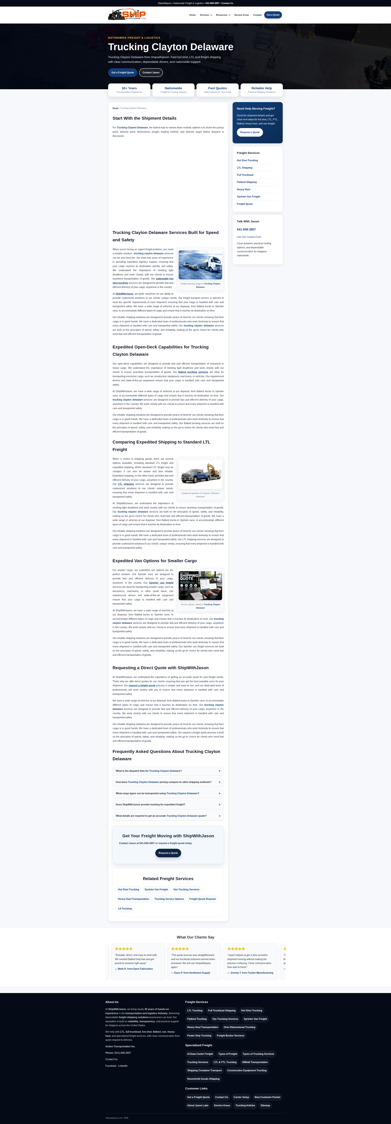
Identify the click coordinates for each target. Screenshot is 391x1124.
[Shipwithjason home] (127, 15)
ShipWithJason (124, 293)
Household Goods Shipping (203, 1079)
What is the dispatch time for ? (149, 771)
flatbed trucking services (193, 372)
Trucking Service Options (169, 899)
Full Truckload (245, 175)
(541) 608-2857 (122, 1053)
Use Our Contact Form (249, 237)
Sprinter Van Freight (156, 889)
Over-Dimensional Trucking (239, 1027)
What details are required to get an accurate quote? (161, 816)
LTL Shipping (244, 167)
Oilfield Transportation (255, 1062)
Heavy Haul (243, 189)
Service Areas (241, 15)
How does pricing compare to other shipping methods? (164, 782)
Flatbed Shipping (247, 182)
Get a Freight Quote (122, 72)
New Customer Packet (267, 1097)
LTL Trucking (195, 1010)
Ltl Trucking (125, 908)
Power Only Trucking (199, 1035)
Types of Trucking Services (258, 1054)
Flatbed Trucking (197, 1019)
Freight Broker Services (230, 1035)
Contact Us (227, 3)
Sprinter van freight (161, 582)
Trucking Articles (245, 1105)
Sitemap (265, 1105)
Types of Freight (227, 1054)
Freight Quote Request (202, 899)
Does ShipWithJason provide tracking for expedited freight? (150, 804)
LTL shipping (126, 484)
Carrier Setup (241, 1097)
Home (192, 15)
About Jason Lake (197, 1105)
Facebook (110, 1066)
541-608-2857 (212, 3)
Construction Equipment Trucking (247, 1070)
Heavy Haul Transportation (133, 899)
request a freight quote (142, 685)
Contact (257, 15)
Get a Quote (273, 14)
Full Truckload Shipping (222, 1010)
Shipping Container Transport (204, 1070)
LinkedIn (123, 1066)
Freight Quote (245, 204)
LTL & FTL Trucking (225, 1062)
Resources (221, 15)
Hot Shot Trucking (128, 889)
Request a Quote (168, 853)
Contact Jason (151, 72)
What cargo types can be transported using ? (157, 793)
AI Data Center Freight (200, 1054)
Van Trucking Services (186, 889)
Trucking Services (197, 1062)
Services (204, 15)
